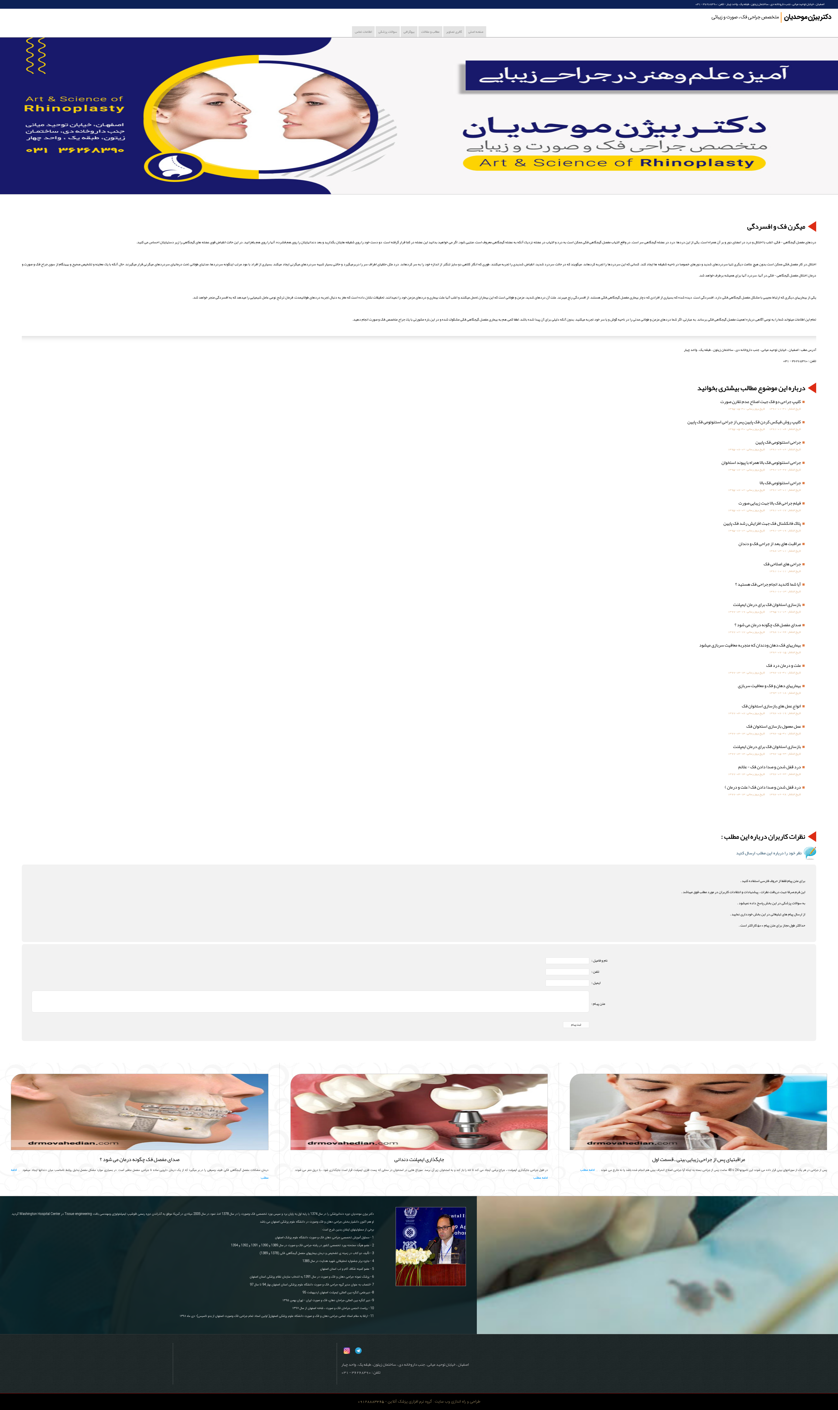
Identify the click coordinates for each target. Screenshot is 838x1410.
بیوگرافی (409, 31)
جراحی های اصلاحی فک (782, 563)
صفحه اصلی (475, 31)
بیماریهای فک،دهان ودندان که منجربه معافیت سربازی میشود (750, 645)
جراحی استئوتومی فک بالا (780, 482)
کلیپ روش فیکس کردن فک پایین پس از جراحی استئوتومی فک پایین (744, 421)
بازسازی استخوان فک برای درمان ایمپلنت (767, 604)
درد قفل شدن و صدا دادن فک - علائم (769, 766)
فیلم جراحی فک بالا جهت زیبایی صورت (769, 503)
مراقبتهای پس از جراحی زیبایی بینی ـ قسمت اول (698, 1159)
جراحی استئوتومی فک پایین (778, 442)
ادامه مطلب (587, 1170)
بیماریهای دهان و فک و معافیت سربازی (769, 685)
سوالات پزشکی (387, 31)
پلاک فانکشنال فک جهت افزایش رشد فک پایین (762, 523)
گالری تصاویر (454, 31)
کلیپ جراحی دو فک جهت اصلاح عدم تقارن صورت (760, 401)
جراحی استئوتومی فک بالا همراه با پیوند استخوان (761, 462)
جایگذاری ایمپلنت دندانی (419, 1159)
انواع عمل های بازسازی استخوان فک (771, 706)
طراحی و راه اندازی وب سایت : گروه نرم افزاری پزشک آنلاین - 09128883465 (419, 1402)
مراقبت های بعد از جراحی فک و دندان (769, 543)
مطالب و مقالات (430, 31)
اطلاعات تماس (363, 31)
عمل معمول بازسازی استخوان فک (773, 726)
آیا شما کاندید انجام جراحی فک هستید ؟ (768, 584)
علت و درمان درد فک (783, 665)
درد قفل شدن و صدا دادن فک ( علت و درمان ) (763, 787)
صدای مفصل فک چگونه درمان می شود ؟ (768, 624)
